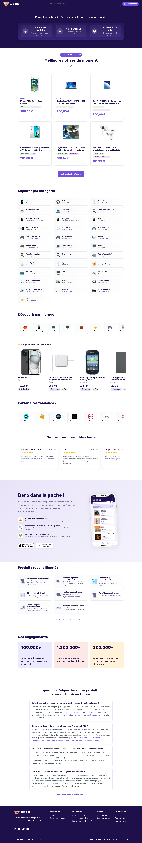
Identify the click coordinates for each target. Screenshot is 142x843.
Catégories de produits (58, 818)
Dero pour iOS (102, 815)
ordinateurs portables (76, 715)
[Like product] (40, 353)
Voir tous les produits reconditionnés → (71, 620)
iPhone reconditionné (83, 738)
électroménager (93, 715)
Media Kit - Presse (78, 815)
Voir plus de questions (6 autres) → (71, 794)
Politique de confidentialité (100, 839)
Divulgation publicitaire (120, 839)
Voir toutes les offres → (71, 174)
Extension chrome (121, 815)
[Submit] (118, 4)
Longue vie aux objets (80, 818)
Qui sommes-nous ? (21, 825)
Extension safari (121, 821)
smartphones (61, 715)
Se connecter (132, 4)
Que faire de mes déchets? (82, 821)
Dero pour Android (103, 818)
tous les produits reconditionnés (85, 741)
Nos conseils (54, 815)
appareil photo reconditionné (56, 741)
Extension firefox (121, 818)
